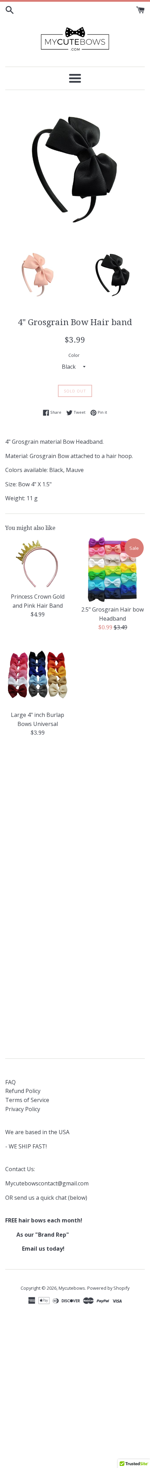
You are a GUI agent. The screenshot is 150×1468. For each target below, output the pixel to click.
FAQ (10, 1082)
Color (74, 355)
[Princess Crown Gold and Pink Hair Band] (37, 563)
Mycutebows (72, 1288)
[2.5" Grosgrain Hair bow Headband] (112, 569)
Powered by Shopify (108, 1288)
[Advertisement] (75, 823)
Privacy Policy (22, 1109)
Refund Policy (22, 1091)
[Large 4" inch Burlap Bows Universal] (37, 675)
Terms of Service (27, 1100)
